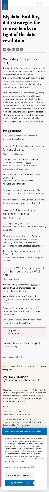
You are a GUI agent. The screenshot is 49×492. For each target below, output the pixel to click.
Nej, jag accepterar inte (19, 475)
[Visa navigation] (45, 3)
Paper (28, 162)
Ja (8, 346)
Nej (15, 346)
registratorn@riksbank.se (19, 414)
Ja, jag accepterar (19, 483)
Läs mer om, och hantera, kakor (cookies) (19, 467)
